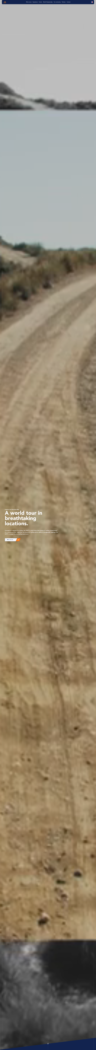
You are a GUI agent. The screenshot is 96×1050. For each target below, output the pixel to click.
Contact (68, 2)
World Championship (48, 2)
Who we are (29, 2)
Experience (35, 2)
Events (40, 2)
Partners (64, 2)
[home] (4, 2)
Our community (57, 2)
